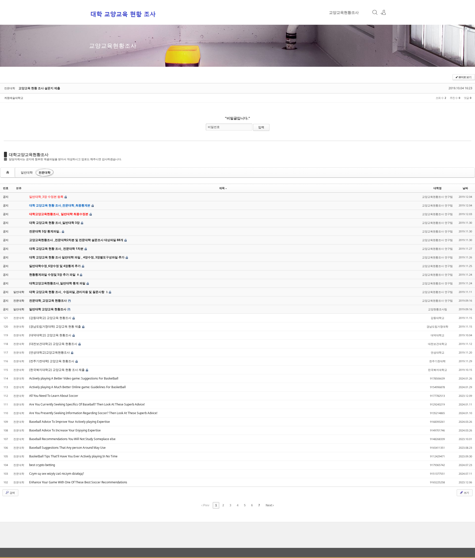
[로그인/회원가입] (383, 12)
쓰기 (466, 492)
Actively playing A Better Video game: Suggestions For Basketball (73, 378)
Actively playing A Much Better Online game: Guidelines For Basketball (77, 387)
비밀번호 (214, 127)
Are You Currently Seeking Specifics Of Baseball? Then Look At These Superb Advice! (87, 404)
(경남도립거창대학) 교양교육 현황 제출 (55, 326)
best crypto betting (42, 465)
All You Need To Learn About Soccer (53, 396)
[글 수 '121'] (8, 172)
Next (269, 505)
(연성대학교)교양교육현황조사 (50, 352)
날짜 (465, 188)
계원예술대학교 (13, 98)
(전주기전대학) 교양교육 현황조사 (52, 361)
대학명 (437, 188)
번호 (5, 188)
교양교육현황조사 (344, 12)
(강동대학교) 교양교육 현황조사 (50, 318)
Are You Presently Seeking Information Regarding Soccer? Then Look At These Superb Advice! (93, 413)
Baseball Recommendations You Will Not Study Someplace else (72, 439)
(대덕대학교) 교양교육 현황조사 (50, 335)
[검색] (375, 12)
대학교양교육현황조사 (28, 154)
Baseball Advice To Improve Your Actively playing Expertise (69, 422)
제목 (222, 188)
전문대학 (44, 172)
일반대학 (27, 172)
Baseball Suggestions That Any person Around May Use (67, 448)
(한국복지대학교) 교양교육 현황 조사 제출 (57, 370)
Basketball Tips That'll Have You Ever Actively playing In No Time (73, 456)
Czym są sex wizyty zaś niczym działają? (56, 473)
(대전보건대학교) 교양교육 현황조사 (53, 344)
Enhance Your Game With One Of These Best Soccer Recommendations (78, 482)
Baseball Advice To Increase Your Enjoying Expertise (65, 430)
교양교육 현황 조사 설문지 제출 (39, 88)
